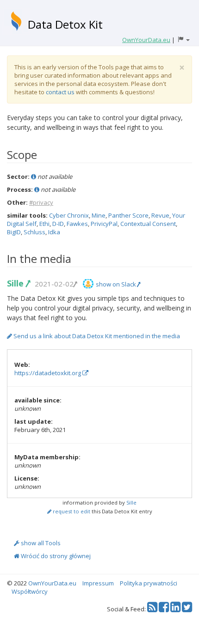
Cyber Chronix (69, 215)
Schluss (34, 232)
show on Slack (116, 284)
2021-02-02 (54, 283)
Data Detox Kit (65, 24)
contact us (60, 92)
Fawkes (77, 223)
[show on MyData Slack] (88, 283)
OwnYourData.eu (52, 583)
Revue (160, 215)
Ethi (44, 223)
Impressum (98, 583)
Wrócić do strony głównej (55, 556)
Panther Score (128, 215)
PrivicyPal (104, 223)
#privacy (41, 202)
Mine (99, 215)
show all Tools (40, 543)
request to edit (70, 511)
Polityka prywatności (148, 583)
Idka (54, 232)
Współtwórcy (30, 591)
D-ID (58, 223)
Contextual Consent (148, 223)
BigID (14, 232)
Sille (16, 283)
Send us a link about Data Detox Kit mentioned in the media (96, 336)
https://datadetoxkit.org (48, 373)
